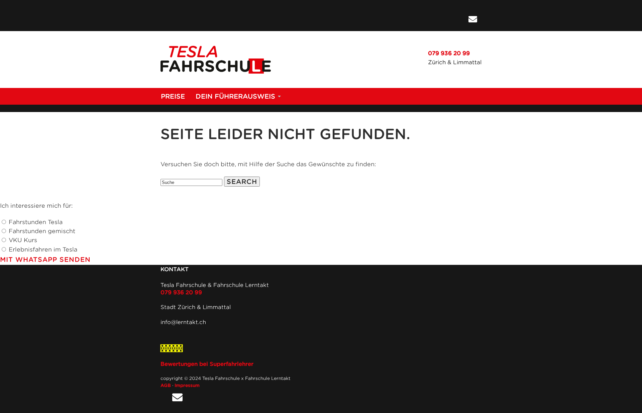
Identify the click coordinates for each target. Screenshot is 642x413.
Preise (173, 96)
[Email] (473, 19)
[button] (242, 182)
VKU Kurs (23, 240)
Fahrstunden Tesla (36, 222)
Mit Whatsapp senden (45, 259)
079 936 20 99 (449, 53)
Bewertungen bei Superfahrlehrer (206, 364)
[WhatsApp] (458, 19)
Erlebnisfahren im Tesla (43, 249)
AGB (165, 385)
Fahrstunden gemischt (42, 231)
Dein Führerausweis (235, 96)
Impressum (187, 385)
